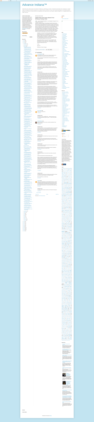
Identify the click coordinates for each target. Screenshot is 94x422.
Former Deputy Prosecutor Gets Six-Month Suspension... (28, 95)
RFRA (67, 307)
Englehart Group (70, 219)
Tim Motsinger (66, 329)
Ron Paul (70, 311)
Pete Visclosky (63, 297)
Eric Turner (66, 221)
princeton (63, 300)
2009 (24, 226)
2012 (24, 222)
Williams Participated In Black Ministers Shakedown (68, 374)
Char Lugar (65, 191)
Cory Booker (69, 201)
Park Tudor (69, 292)
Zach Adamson (67, 340)
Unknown (38, 180)
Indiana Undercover (68, 242)
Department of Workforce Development (67, 211)
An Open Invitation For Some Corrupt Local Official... (27, 141)
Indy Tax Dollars (64, 59)
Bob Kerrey (69, 182)
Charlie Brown (63, 192)
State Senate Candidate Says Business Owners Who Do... (28, 87)
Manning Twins (67, 268)
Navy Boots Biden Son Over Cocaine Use (27, 126)
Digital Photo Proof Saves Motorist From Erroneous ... (28, 90)
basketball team (63, 178)
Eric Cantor (64, 220)
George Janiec (70, 228)
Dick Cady (68, 212)
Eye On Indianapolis (65, 43)
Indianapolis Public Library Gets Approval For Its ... (28, 55)
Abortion (68, 168)
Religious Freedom (64, 306)
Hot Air (63, 52)
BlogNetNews (64, 37)
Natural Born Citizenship (66, 287)
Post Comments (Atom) (42, 195)
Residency (63, 307)
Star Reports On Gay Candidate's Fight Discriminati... (26, 64)
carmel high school (68, 190)
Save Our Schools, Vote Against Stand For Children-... (28, 136)
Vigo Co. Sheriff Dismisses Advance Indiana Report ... (28, 164)
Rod (69, 310)
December (25, 43)
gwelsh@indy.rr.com (25, 28)
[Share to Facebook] (50, 49)
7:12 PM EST (39, 118)
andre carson (69, 170)
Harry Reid (65, 234)
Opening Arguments (65, 73)
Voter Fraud (63, 336)
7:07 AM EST (39, 170)
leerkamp (65, 264)
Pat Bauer (69, 293)
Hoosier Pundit (64, 50)
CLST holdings (67, 198)
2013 (24, 221)
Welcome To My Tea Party (65, 87)
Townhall (63, 85)
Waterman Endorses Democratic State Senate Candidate (27, 178)
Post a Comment (38, 192)
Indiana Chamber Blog (65, 53)
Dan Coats (67, 203)
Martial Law (69, 275)
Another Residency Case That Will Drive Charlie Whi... (28, 125)
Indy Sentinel (64, 57)
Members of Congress (64, 278)
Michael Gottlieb (64, 280)
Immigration (68, 237)
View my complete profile (65, 18)
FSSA (63, 228)
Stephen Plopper (69, 319)
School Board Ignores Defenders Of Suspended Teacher (66, 349)
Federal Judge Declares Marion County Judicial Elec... (28, 160)
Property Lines (64, 75)
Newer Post (37, 194)
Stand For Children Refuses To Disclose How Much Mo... (28, 116)
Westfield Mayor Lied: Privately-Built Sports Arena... (28, 75)
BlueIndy (65, 182)
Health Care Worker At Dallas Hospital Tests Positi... (28, 148)
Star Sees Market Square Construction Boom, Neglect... (27, 150)
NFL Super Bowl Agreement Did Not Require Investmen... (28, 132)
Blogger (51, 415)
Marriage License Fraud (64, 275)
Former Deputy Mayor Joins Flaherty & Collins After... (27, 154)
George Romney (64, 229)
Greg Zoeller (67, 232)
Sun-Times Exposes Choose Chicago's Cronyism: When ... (28, 74)
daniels (62, 205)
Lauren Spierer (64, 263)
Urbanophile (64, 86)
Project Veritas (66, 300)
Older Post (57, 194)
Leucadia (69, 264)
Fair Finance (68, 223)
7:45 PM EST (39, 124)
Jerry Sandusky (67, 250)
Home (47, 194)
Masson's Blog (64, 65)
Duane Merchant (64, 215)
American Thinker (64, 36)
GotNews (63, 46)
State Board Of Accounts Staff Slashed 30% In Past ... (27, 99)
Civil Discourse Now (65, 40)
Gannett (66, 228)
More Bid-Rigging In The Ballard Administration (28, 81)
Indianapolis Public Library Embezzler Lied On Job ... (27, 47)
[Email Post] (46, 49)
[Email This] (47, 49)
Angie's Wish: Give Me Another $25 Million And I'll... (28, 139)
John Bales (63, 255)
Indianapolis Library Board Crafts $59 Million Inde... (27, 106)
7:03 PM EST (39, 112)
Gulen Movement (67, 233)
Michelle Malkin (64, 66)
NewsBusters (64, 68)
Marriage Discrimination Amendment (66, 274)
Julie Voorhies (63, 259)
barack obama (64, 176)
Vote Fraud (68, 335)
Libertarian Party (64, 265)
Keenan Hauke (69, 260)
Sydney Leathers (65, 324)
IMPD (71, 237)
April (24, 216)
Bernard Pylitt (69, 179)
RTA (68, 312)
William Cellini (70, 338)
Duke (70, 216)
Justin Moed (68, 259)
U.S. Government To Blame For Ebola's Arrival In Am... (28, 203)
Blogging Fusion (64, 38)
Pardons (65, 292)
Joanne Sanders (68, 252)
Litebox (69, 266)
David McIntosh (67, 207)
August (25, 212)
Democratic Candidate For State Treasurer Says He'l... (28, 92)
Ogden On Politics (64, 72)
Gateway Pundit (64, 45)
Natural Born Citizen (68, 286)
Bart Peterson (69, 177)
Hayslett (69, 234)
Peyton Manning (64, 298)
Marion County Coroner (65, 270)
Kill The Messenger (26, 145)
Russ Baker (64, 78)
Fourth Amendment (68, 226)
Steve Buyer (63, 320)
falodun (62, 224)
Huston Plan (68, 236)
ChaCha (63, 191)
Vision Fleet (70, 334)
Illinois (65, 237)
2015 (24, 41)
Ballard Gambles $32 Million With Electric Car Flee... (27, 68)
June (24, 214)
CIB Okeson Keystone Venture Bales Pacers (67, 195)
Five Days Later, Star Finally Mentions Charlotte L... (27, 175)
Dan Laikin (70, 203)
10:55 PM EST (39, 149)
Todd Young (69, 330)
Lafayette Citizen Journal (65, 63)
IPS (62, 245)
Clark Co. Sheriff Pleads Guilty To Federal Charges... (28, 200)
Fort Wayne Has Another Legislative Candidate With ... (28, 62)
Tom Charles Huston (64, 331)
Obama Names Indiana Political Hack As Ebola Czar (28, 121)
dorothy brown (66, 214)
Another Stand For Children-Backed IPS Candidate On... (28, 72)
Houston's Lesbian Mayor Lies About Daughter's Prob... (28, 79)
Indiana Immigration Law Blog (66, 54)
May (24, 215)
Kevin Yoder (70, 261)
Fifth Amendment (67, 225)
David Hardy (68, 206)
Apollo (67, 173)
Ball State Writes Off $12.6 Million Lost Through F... (27, 104)
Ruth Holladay (64, 79)
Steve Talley (65, 321)
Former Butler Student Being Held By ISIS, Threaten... (27, 196)
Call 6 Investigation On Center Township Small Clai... (28, 123)
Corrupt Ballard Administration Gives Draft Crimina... (28, 119)
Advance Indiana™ (34, 4)
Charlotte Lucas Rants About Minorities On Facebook (27, 194)
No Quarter (63, 70)
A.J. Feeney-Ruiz (64, 168)
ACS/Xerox (65, 169)
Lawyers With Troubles (65, 64)
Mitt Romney (70, 284)
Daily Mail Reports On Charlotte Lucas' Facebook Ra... (28, 183)
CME (71, 198)
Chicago (63, 193)
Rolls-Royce (67, 311)
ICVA (63, 237)
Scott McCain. (65, 316)
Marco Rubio (69, 269)
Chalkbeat (63, 39)
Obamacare (66, 289)
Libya (70, 265)
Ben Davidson (68, 178)
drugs (70, 214)
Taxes (62, 326)
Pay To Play (67, 295)
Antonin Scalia (63, 173)
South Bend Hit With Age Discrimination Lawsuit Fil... (28, 170)
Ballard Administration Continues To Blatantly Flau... (28, 181)
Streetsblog (63, 82)
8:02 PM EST (39, 132)
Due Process (69, 215)
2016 (24, 40)
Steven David (69, 321)
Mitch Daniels (68, 282)
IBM (71, 236)
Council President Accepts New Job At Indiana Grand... (28, 198)
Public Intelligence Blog (65, 76)
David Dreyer (64, 206)
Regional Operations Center (66, 305)
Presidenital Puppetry (65, 74)
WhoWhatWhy (64, 88)
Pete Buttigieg (69, 296)
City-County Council (67, 196)
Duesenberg (63, 216)
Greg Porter (63, 232)
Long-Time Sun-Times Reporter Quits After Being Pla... (28, 88)
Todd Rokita (65, 330)
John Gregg (67, 256)
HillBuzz (63, 48)
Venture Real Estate (64, 333)
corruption (65, 201)
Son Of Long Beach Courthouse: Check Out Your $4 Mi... (28, 114)
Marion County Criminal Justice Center (67, 271)
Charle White (69, 191)
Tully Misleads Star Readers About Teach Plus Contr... (27, 49)
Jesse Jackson (66, 251)
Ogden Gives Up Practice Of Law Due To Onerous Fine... (28, 191)
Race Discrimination (67, 302)
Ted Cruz (65, 326)
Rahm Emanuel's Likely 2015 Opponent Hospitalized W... (28, 158)
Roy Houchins (65, 312)
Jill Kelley (70, 251)
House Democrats (64, 236)
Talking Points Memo (65, 83)
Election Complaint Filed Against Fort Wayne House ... (28, 53)
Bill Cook (66, 181)
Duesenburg (67, 216)
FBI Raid (68, 224)
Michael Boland (63, 279)
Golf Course (67, 230)
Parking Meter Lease (64, 293)
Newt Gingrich (65, 288)
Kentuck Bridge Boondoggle (65, 261)
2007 (24, 228)
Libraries (67, 265)
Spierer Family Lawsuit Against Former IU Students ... (28, 207)
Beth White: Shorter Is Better (27, 146)
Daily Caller (64, 41)
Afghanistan (69, 169)
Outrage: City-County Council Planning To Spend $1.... (28, 173)
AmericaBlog (64, 35)
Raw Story (63, 77)
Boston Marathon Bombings (68, 183)
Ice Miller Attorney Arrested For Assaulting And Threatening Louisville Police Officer (68, 383)
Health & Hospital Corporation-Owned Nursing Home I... (28, 66)
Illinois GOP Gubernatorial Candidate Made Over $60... (28, 152)
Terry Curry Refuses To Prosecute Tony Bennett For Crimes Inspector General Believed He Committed (67, 396)
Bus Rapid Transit (67, 187)
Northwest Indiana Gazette (65, 71)
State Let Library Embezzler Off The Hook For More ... (28, 101)
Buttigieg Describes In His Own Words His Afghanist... (28, 189)
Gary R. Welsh (39, 110)
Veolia (63, 334)
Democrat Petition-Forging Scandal (67, 210)
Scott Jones (68, 315)
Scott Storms (69, 316)
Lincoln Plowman (64, 266)
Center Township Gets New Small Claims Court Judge (27, 138)
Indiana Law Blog (64, 55)
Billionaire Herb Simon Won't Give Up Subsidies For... (27, 156)
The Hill (63, 121)
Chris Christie (70, 193)
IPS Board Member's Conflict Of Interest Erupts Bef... (28, 58)
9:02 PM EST (39, 141)
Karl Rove (65, 260)
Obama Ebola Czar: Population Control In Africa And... (28, 97)
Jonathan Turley (64, 61)
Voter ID (67, 336)
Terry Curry (68, 326)
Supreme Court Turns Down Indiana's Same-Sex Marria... (28, 187)
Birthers (62, 182)
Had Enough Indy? (64, 47)
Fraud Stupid (64, 44)
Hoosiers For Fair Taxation (65, 51)
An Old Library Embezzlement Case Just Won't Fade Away (28, 108)
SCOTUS (63, 80)
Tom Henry (68, 331)
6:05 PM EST (39, 69)
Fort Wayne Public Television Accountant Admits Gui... (27, 51)
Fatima (65, 224)
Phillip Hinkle (69, 298)
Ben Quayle (65, 179)
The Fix (63, 84)
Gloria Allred (63, 230)
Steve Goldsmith (67, 320)
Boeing (62, 183)
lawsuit (62, 264)
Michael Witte (69, 280)
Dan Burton (63, 203)
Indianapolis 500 (64, 243)
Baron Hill (64, 177)
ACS (71, 168)
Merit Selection (69, 278)
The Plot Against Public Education (27, 171)
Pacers (68, 291)
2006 (24, 229)
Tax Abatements (69, 325)
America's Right (64, 34)
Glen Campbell (69, 229)
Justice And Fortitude (65, 62)
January (25, 220)
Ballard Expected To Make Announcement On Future (27, 110)
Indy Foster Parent (64, 56)
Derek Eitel (64, 212)
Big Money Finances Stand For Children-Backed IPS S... (28, 112)
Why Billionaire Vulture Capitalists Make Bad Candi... (28, 70)
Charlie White (68, 192)
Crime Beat (63, 202)
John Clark (68, 255)
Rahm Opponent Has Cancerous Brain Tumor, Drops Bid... (27, 144)
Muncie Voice (64, 67)
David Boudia (70, 205)
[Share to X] (49, 49)
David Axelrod (66, 205)
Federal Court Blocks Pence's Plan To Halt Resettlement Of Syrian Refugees (67, 362)
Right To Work (66, 310)
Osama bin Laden (64, 291)
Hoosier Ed (63, 49)
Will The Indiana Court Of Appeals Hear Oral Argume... (28, 60)
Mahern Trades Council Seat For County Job (27, 102)
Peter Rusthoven (69, 297)
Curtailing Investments (68, 202)
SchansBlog (64, 81)
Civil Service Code (67, 197)
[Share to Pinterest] (51, 49)
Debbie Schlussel (64, 42)
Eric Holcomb (68, 220)
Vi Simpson (66, 334)
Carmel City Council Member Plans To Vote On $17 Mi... (27, 130)
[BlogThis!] (48, 49)
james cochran (67, 247)
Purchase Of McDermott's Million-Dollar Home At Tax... (28, 56)
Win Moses (64, 339)
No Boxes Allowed (64, 69)
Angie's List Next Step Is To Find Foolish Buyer (28, 209)
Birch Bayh (69, 181)
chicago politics (66, 193)
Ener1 (66, 219)
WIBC (67, 338)
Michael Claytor (69, 279)
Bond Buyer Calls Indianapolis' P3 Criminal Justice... (28, 166)
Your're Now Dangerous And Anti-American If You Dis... (27, 77)
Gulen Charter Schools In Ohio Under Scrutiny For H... (28, 185)
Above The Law (64, 33)
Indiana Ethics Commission (66, 238)
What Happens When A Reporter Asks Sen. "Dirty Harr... (27, 162)
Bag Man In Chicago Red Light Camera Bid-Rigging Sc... (28, 83)
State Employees (64, 319)
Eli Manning (63, 219)
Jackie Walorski (67, 246)
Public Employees (67, 301)
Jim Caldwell (63, 252)
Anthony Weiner (64, 172)
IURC (65, 245)
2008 (24, 227)
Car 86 (70, 188)
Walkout (70, 336)
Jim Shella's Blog (64, 60)
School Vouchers (64, 315)
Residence (69, 306)
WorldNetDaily (64, 126)
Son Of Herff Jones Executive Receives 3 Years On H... (27, 205)
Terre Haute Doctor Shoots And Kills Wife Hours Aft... (28, 180)
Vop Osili (64, 335)
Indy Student (64, 58)
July (24, 213)
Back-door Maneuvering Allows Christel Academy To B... (28, 134)
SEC (67, 317)
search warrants (64, 317)
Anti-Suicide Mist (69, 172)
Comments (64, 136)
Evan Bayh (63, 223)
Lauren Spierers (69, 263)
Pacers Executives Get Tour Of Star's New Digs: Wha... (28, 85)
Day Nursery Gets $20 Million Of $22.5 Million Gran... (28, 202)
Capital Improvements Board (65, 188)
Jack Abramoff (68, 245)
